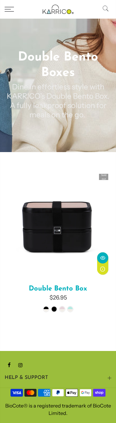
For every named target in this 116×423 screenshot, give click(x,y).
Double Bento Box (58, 288)
